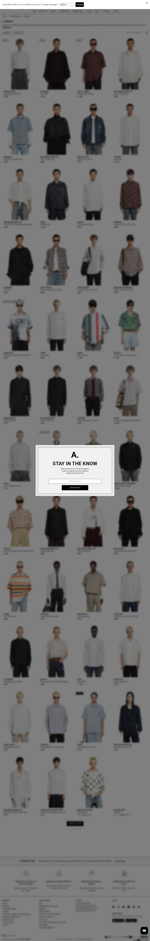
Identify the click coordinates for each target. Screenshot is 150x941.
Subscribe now (75, 488)
